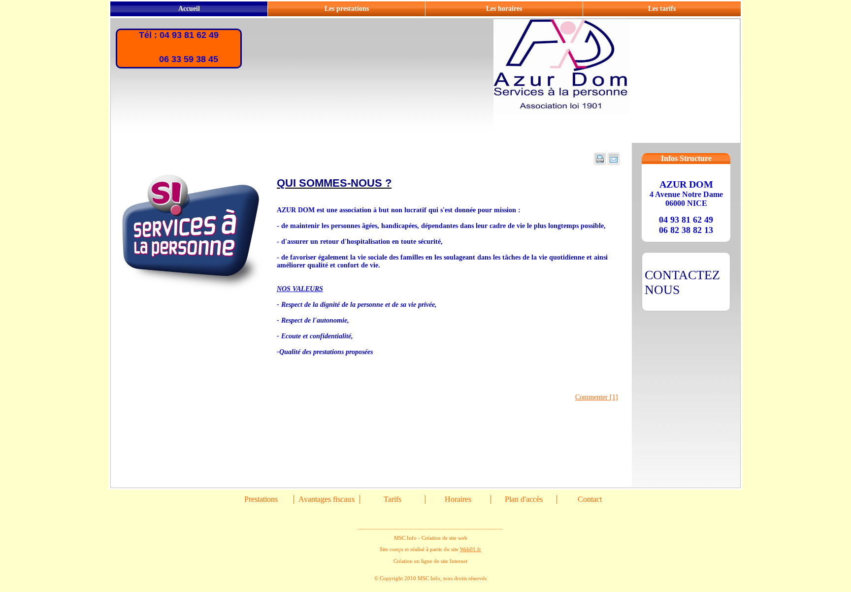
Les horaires (504, 8)
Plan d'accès (524, 499)
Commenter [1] (596, 397)
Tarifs (392, 499)
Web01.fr (470, 549)
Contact (590, 499)
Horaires (458, 499)
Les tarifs (662, 8)
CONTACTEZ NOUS (682, 282)
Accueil (189, 8)
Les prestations (347, 8)
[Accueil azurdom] (616, 139)
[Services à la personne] (193, 291)
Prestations (261, 499)
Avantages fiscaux (326, 499)
